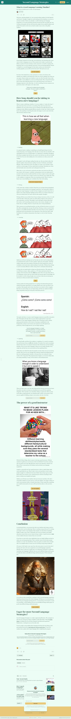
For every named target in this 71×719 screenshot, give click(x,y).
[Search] (56, 2)
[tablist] (21, 663)
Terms (11, 717)
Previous (20, 655)
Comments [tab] (19, 662)
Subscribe (62, 2)
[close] (45, 686)
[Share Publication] (58, 2)
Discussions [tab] (25, 675)
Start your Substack (33, 717)
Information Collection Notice (35, 706)
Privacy (8, 717)
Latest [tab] (20, 675)
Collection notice (14, 717)
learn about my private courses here (36, 627)
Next (51, 655)
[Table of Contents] (1, 359)
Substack (60, 717)
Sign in (67, 2)
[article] (35, 681)
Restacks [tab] (23, 662)
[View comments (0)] (21, 15)
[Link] (15, 99)
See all (18, 703)
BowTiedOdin (21, 11)
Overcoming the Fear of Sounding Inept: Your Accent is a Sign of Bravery (30, 680)
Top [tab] (17, 675)
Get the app (39, 717)
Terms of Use (41, 705)
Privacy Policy (43, 706)
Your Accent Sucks (22, 679)
